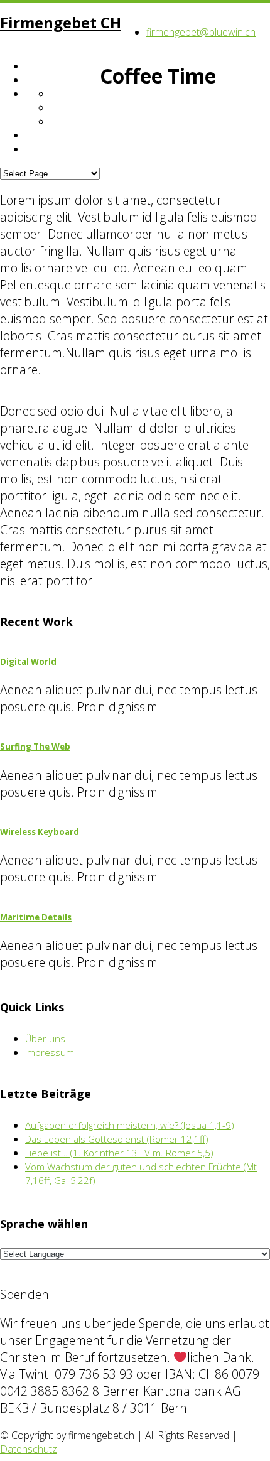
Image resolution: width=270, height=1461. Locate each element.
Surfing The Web (35, 746)
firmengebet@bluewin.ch (201, 32)
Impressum (49, 1052)
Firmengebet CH (60, 22)
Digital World (28, 661)
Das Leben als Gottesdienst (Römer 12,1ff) (116, 1139)
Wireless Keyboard (39, 832)
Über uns (45, 1038)
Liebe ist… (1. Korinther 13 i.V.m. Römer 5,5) (119, 1152)
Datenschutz (28, 1449)
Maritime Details (36, 917)
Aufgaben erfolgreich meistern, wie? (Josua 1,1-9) (129, 1125)
